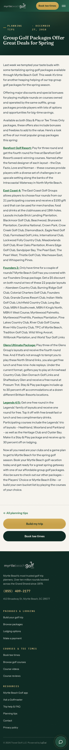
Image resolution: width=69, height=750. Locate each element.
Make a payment (12, 638)
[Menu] (64, 6)
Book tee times (47, 5)
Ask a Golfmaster (12, 699)
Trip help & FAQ (11, 706)
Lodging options (12, 631)
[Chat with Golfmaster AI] (60, 741)
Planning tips (14, 27)
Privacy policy (10, 727)
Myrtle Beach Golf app (15, 692)
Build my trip (34, 524)
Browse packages (13, 624)
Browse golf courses (14, 662)
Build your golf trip (13, 617)
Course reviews (12, 675)
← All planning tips (15, 513)
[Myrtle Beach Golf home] (15, 6)
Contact (7, 720)
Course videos (11, 669)
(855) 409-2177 (16, 591)
